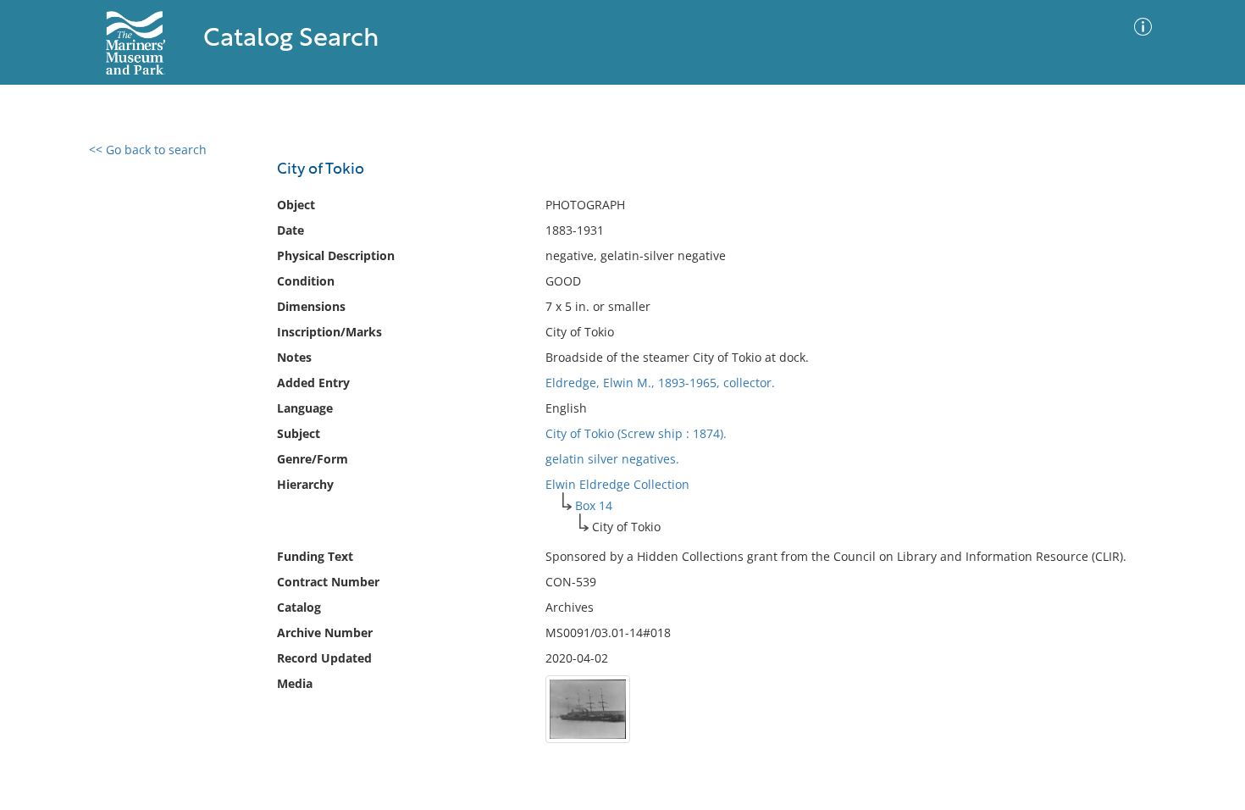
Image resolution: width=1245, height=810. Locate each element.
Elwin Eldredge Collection (617, 484)
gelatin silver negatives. (612, 459)
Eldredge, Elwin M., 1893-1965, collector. (660, 382)
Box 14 (593, 505)
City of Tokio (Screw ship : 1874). (636, 433)
